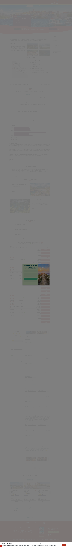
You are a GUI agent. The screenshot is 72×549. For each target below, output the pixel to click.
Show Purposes (64, 546)
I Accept (64, 544)
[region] (36, 545)
